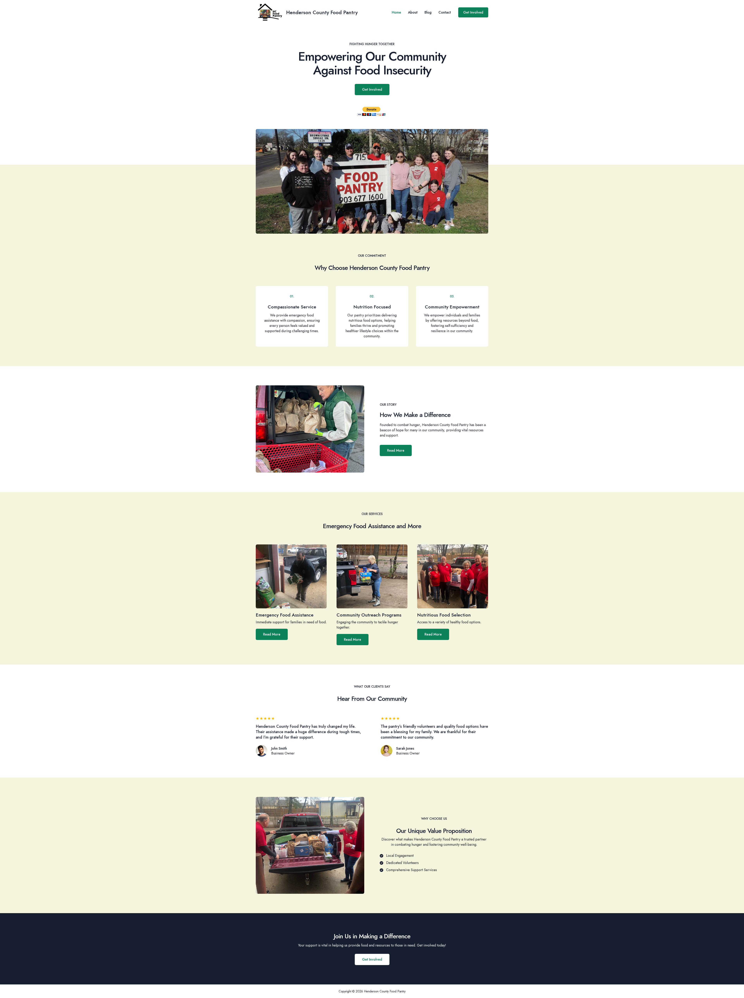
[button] (473, 12)
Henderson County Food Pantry (322, 12)
